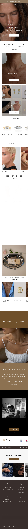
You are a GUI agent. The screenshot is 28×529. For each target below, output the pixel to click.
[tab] (9, 321)
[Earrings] (11, 158)
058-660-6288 (20, 492)
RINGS (22, 171)
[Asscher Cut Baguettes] (7, 127)
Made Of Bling (16, 199)
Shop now (14, 35)
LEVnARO (15, 198)
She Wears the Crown (7, 199)
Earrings (4, 171)
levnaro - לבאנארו (5, 198)
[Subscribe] (24, 516)
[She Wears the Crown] (7, 190)
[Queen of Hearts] (20, 289)
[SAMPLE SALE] (14, 100)
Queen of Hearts (18, 300)
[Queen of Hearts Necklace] (8, 289)
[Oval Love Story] (18, 127)
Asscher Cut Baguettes (7, 134)
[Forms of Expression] (15, 321)
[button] (2, 4)
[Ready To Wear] (14, 68)
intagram (13, 459)
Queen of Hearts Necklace (5, 301)
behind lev (14, 427)
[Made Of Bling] (18, 190)
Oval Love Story (18, 134)
